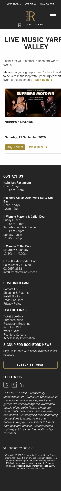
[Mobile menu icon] (53, 15)
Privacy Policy (12, 303)
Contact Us (10, 289)
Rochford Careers (14, 334)
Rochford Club (12, 327)
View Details (38, 147)
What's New (11, 331)
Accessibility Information (19, 338)
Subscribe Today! (31, 364)
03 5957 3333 (12, 268)
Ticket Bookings (13, 316)
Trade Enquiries (13, 300)
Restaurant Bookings (16, 323)
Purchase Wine (13, 320)
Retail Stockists (13, 296)
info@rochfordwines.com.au (21, 272)
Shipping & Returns (16, 292)
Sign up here (43, 79)
